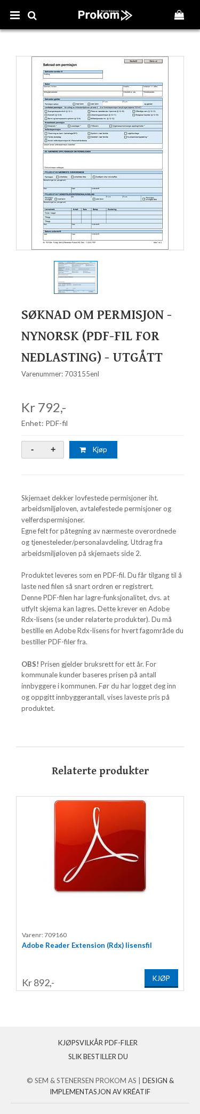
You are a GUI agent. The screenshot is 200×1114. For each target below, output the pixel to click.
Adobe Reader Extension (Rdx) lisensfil (87, 945)
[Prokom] (105, 26)
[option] (100, 153)
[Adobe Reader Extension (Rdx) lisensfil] (100, 860)
